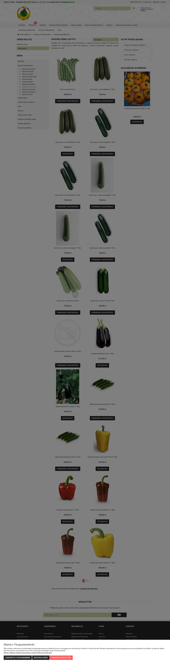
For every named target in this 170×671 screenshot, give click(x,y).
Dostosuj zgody (41, 658)
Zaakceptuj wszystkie (61, 658)
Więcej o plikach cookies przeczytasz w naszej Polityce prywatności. (28, 653)
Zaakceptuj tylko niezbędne (17, 658)
